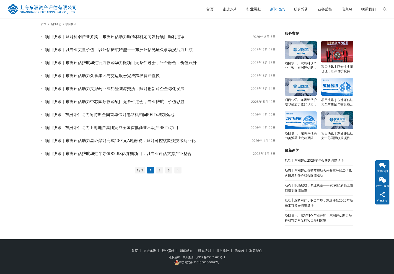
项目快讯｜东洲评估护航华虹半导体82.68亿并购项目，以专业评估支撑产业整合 (118, 153)
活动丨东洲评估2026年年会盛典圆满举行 (314, 160)
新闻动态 (277, 9)
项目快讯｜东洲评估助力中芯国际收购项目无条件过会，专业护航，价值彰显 (114, 101)
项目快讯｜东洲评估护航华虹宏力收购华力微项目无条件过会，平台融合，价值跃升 (121, 62)
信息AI (346, 9)
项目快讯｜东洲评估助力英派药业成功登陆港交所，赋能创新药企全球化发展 (114, 88)
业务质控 (325, 9)
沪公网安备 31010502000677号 (199, 262)
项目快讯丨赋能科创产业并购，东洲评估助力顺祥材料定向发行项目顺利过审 (114, 36)
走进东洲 (230, 9)
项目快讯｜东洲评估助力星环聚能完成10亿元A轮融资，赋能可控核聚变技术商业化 (120, 140)
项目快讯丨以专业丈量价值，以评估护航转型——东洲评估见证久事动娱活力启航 (119, 49)
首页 (210, 9)
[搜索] (385, 9)
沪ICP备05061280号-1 (210, 257)
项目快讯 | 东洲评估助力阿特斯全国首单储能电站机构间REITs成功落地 (109, 114)
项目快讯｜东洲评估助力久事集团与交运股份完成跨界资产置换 (102, 75)
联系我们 (368, 9)
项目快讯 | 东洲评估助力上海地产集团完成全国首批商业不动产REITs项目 (112, 127)
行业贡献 (253, 9)
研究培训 (301, 9)
